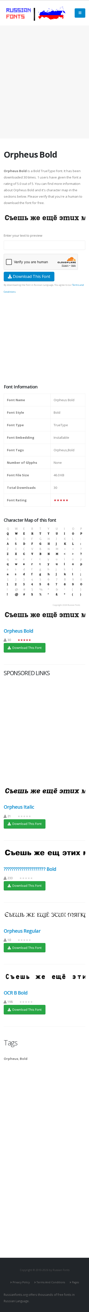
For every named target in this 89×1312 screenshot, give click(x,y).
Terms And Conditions (51, 1282)
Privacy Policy (21, 1282)
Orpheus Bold (18, 631)
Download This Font (31, 276)
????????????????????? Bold (30, 869)
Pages (75, 1282)
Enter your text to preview (23, 235)
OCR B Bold (15, 992)
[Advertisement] (44, 82)
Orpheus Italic (19, 807)
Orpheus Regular (22, 931)
